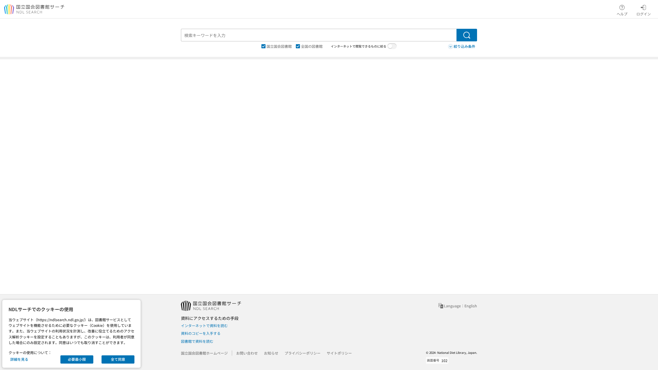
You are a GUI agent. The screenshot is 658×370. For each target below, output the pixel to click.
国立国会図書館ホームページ (204, 353)
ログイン (643, 13)
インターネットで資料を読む (204, 325)
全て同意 (118, 359)
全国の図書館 (312, 46)
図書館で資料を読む (197, 341)
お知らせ (271, 353)
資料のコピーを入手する (201, 333)
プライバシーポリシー (303, 353)
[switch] (392, 46)
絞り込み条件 (464, 46)
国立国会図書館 (279, 46)
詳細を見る (19, 359)
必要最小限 (77, 359)
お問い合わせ (247, 353)
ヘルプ (622, 13)
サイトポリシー (339, 353)
